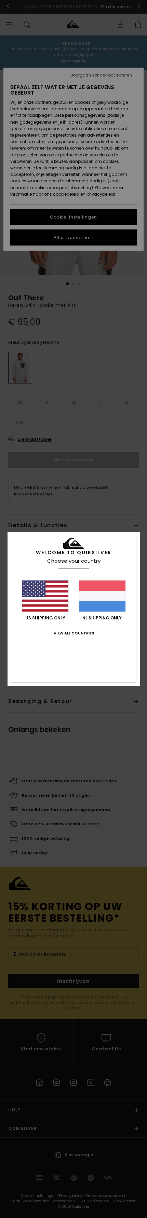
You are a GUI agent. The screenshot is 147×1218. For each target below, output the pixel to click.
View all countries (74, 633)
